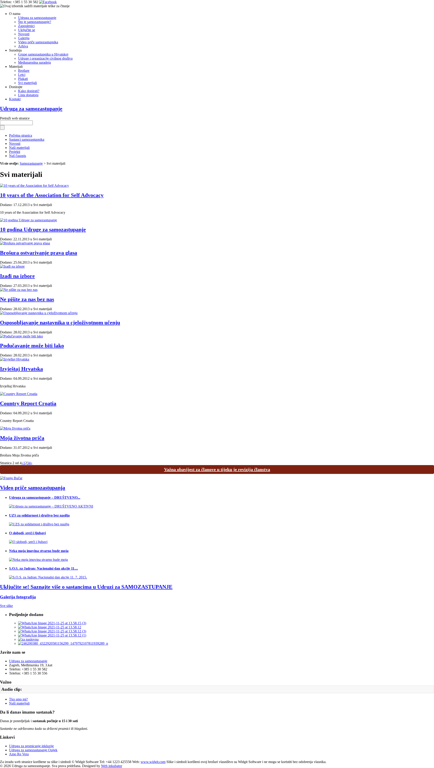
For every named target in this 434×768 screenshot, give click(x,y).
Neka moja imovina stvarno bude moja (38, 551)
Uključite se (26, 30)
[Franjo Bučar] (11, 478)
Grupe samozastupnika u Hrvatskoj (43, 54)
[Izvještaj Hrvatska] (14, 359)
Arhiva (23, 46)
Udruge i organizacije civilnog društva (45, 58)
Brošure (23, 71)
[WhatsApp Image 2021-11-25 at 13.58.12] (49, 627)
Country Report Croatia (28, 403)
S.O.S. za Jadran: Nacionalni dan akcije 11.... (43, 568)
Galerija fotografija (18, 597)
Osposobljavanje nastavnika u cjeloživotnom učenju (60, 322)
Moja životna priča (22, 438)
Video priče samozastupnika (38, 42)
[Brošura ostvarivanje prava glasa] (25, 243)
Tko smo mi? (18, 699)
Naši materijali (19, 148)
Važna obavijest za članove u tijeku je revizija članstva (217, 469)
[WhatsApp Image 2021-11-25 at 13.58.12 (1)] (52, 635)
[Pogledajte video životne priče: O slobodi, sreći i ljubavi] (28, 542)
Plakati (23, 79)
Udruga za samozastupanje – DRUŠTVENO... (44, 497)
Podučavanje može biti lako (32, 346)
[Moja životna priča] (15, 428)
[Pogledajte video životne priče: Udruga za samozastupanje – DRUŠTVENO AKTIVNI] (51, 506)
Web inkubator (111, 766)
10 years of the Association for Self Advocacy (52, 195)
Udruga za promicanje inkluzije (31, 746)
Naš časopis (17, 156)
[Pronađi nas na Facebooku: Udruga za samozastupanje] (48, 2)
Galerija (23, 38)
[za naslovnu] (28, 639)
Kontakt (15, 99)
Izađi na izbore (17, 276)
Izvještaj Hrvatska (21, 369)
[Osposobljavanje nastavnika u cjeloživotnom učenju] (39, 313)
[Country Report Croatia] (18, 394)
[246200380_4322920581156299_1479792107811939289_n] (63, 643)
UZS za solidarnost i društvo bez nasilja (39, 515)
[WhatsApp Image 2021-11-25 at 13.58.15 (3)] (52, 623)
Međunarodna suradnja (34, 62)
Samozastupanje (31, 163)
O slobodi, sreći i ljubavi (27, 533)
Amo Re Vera (19, 754)
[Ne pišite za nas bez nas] (19, 290)
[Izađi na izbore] (12, 266)
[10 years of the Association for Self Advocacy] (34, 185)
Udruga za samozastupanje (37, 18)
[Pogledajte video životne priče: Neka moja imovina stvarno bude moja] (38, 560)
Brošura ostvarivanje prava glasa (38, 253)
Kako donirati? (28, 91)
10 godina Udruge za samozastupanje (43, 229)
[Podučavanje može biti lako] (21, 336)
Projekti (14, 152)
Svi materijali (27, 83)
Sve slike (6, 606)
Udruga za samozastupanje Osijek (33, 750)
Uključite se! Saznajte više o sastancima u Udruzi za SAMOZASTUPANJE (86, 587)
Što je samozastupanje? (34, 22)
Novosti (23, 34)
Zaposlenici (26, 26)
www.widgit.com (153, 762)
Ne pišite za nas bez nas (27, 299)
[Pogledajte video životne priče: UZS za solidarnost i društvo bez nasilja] (39, 524)
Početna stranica (20, 135)
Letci (21, 75)
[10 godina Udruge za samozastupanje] (28, 220)
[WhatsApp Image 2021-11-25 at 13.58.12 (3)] (52, 631)
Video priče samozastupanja (32, 488)
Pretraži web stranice (15, 118)
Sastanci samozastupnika (26, 139)
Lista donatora (28, 95)
